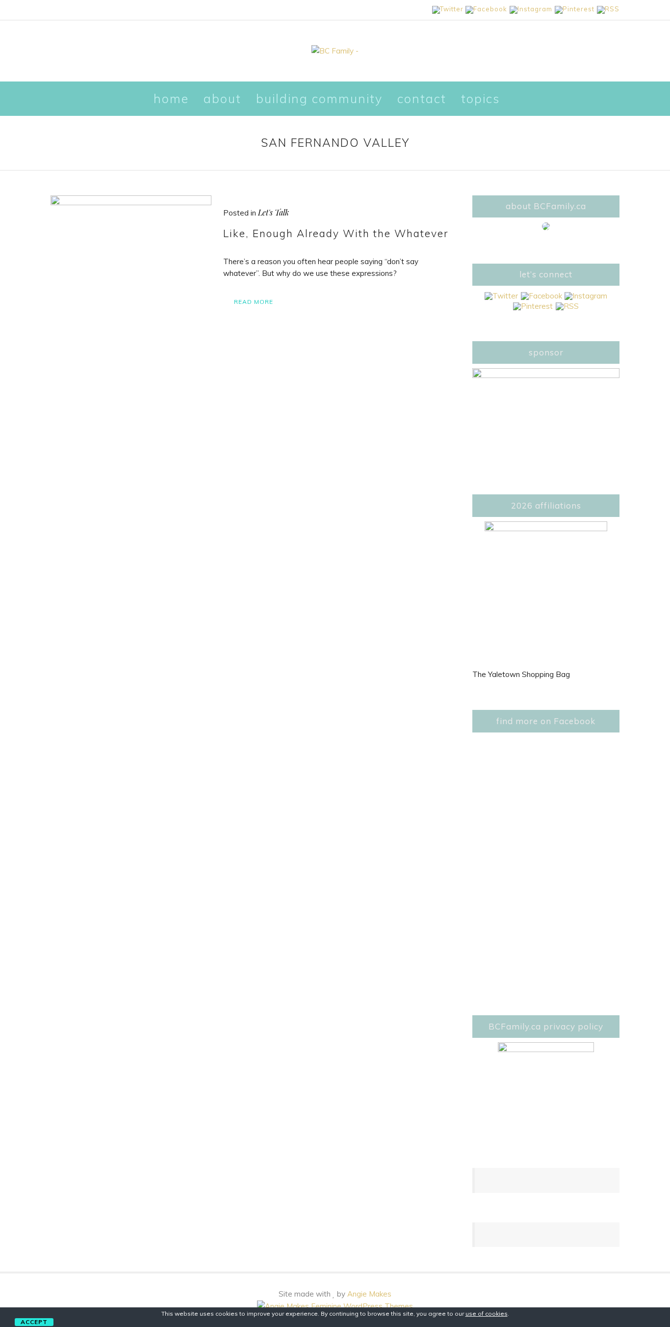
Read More (253, 301)
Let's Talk (273, 212)
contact (421, 98)
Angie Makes (369, 1294)
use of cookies (486, 1313)
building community (319, 98)
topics (480, 98)
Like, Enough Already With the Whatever (335, 233)
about (222, 98)
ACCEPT (34, 1322)
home (171, 98)
